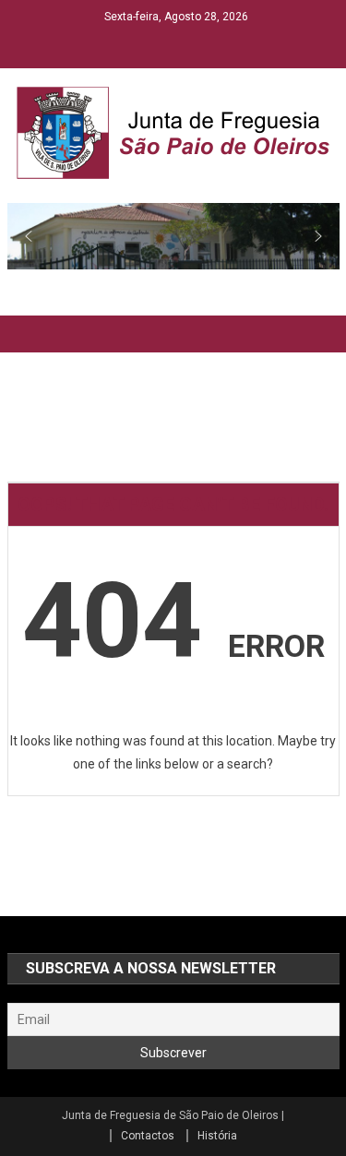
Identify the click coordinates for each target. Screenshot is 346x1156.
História (217, 1135)
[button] (28, 236)
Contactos (147, 1135)
